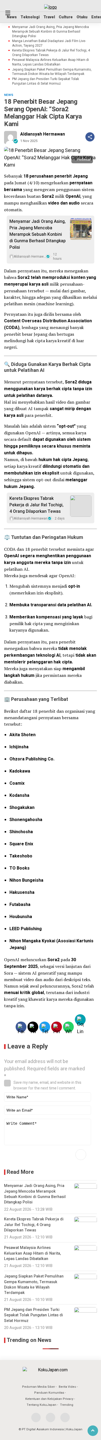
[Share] (90, 136)
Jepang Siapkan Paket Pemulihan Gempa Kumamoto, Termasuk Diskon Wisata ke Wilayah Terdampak (52, 72)
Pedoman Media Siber (38, 1387)
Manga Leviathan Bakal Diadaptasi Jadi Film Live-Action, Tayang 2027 (49, 43)
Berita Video (67, 1387)
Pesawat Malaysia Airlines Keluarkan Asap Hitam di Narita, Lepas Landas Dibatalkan (50, 62)
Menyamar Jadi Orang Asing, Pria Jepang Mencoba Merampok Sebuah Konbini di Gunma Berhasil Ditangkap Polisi (50, 31)
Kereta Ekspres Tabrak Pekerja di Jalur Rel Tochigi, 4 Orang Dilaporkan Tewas (51, 52)
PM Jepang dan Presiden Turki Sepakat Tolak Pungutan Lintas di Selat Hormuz (45, 81)
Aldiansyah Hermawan (42, 134)
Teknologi (30, 17)
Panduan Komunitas (49, 1393)
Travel (49, 17)
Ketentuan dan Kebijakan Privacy (49, 1399)
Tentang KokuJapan (41, 1405)
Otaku (82, 17)
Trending (66, 1405)
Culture (66, 17)
